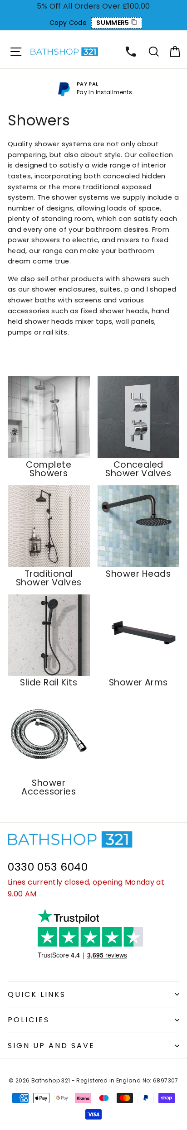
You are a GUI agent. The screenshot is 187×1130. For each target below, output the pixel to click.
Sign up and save (51, 1045)
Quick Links (37, 994)
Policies (28, 1020)
